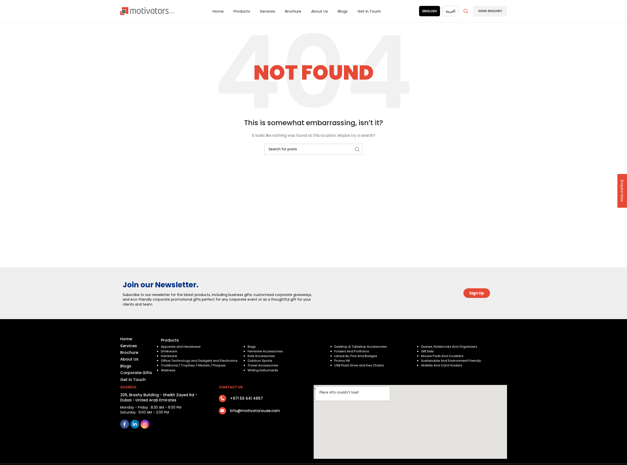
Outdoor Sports (260, 360)
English (429, 11)
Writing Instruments (263, 370)
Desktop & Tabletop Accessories (360, 346)
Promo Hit (342, 360)
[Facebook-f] (124, 424)
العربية (450, 11)
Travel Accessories (263, 365)
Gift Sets (427, 351)
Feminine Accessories (265, 351)
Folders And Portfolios (351, 351)
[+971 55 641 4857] (222, 398)
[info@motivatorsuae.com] (222, 410)
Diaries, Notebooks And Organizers (449, 346)
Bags (252, 346)
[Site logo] (147, 10)
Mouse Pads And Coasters (442, 356)
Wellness (168, 370)
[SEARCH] (357, 149)
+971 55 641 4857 (246, 398)
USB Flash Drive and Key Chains (359, 365)
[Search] (466, 11)
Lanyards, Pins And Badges (355, 356)
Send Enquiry (490, 11)
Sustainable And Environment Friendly (451, 360)
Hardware (169, 356)
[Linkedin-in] (134, 424)
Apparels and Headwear (181, 346)
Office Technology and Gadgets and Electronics (199, 360)
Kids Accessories (261, 356)
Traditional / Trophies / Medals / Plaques (193, 365)
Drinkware (169, 351)
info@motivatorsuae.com (255, 410)
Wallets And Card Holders (441, 365)
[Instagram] (144, 424)
